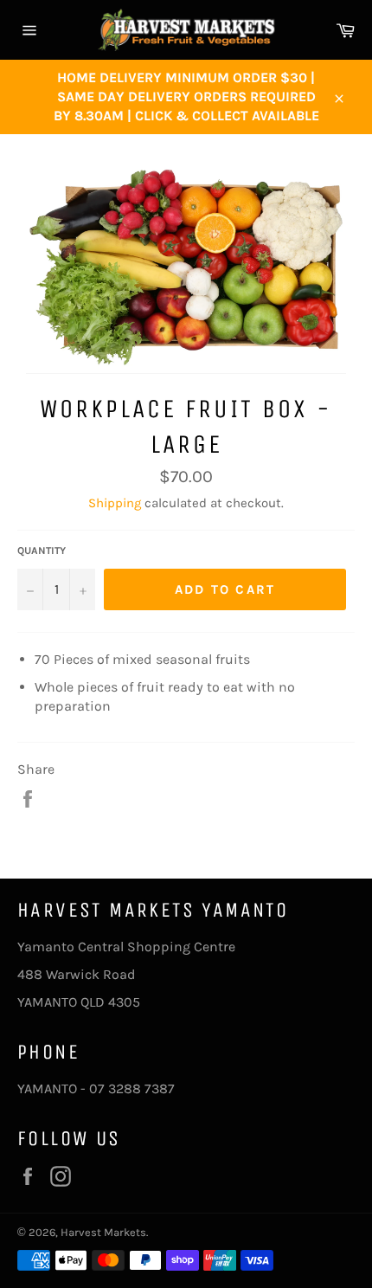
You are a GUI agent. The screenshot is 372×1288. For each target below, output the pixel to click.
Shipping (114, 503)
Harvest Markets (103, 1232)
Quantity (41, 550)
